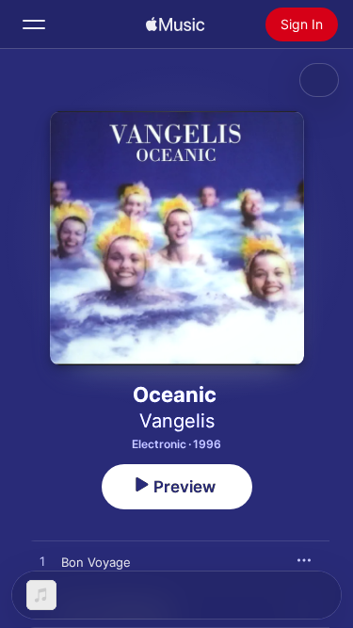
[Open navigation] (34, 24)
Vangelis (177, 421)
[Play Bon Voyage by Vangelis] (42, 562)
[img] (175, 24)
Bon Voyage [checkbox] (96, 562)
